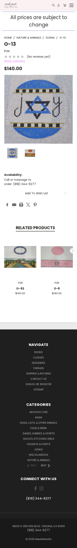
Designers (38, 363)
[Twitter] (28, 205)
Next (72, 250)
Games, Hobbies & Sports (38, 433)
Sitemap (39, 389)
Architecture (38, 412)
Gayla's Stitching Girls (38, 438)
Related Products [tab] (35, 228)
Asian (38, 417)
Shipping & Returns (38, 373)
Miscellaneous (38, 454)
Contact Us (39, 379)
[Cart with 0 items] (65, 5)
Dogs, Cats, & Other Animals (38, 422)
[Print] (21, 205)
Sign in (30, 384)
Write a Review (14, 61)
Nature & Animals (38, 460)
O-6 (57, 288)
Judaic (38, 449)
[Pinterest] (35, 205)
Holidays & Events (38, 444)
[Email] (14, 205)
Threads (38, 368)
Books (38, 352)
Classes (38, 357)
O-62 (20, 288)
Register (46, 384)
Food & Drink (38, 428)
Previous (4, 250)
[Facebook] (7, 205)
